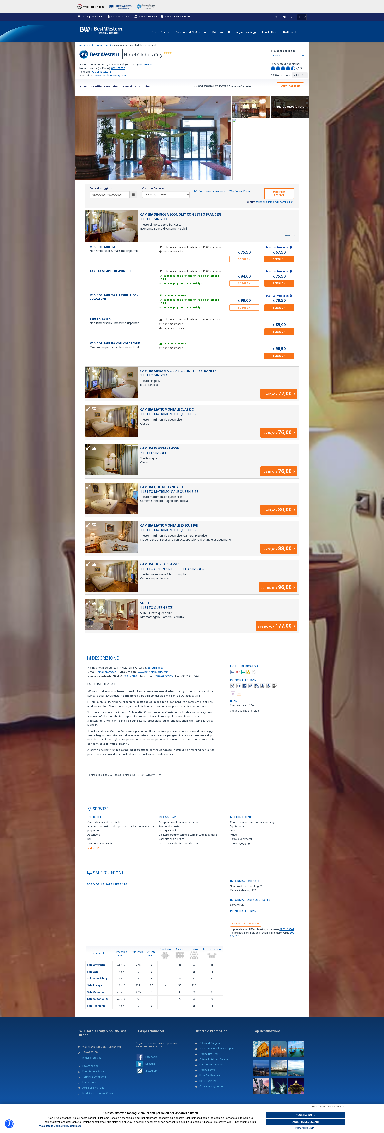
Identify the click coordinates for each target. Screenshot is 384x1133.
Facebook (151, 1057)
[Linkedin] (292, 17)
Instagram (151, 1070)
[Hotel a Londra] (261, 1086)
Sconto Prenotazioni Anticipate (216, 1048)
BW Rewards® (221, 32)
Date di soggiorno (102, 188)
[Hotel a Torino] (261, 1068)
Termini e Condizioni (94, 1076)
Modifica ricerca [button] (279, 193)
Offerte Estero (207, 1070)
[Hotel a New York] (279, 1086)
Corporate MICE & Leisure (191, 32)
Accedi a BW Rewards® (177, 16)
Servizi (127, 86)
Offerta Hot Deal (208, 1054)
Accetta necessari (305, 1122)
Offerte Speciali (161, 32)
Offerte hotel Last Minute (213, 1059)
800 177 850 (118, 68)
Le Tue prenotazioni (92, 16)
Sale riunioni (142, 86)
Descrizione (112, 86)
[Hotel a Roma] (261, 1049)
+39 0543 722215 (101, 71)
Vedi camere (290, 86)
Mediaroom (89, 1082)
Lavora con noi (90, 1066)
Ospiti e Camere (153, 188)
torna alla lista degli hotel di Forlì (275, 202)
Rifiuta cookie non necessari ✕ (328, 1106)
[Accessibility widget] (9, 1123)
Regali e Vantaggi (246, 32)
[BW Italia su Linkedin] (139, 1063)
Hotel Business (208, 1081)
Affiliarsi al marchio (93, 1087)
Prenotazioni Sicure (93, 1071)
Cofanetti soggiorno (211, 1086)
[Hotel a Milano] (279, 1049)
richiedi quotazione (245, 923)
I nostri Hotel (270, 32)
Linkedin (150, 1063)
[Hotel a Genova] (279, 1068)
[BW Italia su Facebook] (139, 1057)
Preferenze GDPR (305, 1128)
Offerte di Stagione (210, 1043)
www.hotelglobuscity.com (110, 75)
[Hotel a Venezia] (296, 1049)
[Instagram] (284, 17)
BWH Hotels (290, 32)
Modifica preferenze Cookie (98, 1093)
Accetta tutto (305, 1115)
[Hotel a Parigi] (296, 1086)
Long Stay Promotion (211, 1064)
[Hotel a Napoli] (296, 1068)
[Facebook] (276, 17)
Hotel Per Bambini (209, 1075)
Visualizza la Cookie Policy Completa (60, 1126)
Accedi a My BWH (147, 16)
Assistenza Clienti (120, 16)
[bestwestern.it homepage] (101, 28)
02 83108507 (286, 929)
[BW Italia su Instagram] (139, 1070)
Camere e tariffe (91, 86)
